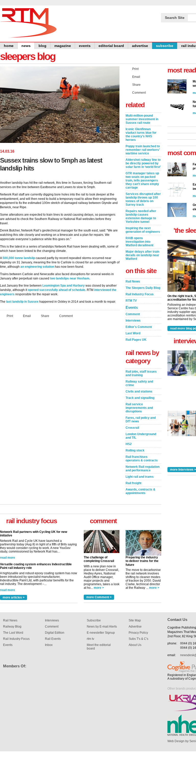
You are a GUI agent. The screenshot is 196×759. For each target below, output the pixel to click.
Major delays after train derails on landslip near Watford (142, 255)
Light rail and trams (140, 477)
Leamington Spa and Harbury (63, 285)
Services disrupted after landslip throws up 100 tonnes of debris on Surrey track (143, 199)
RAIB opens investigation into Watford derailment (139, 241)
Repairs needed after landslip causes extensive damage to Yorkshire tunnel (141, 216)
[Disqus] (59, 389)
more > (99, 588)
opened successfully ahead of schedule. (57, 290)
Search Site (175, 18)
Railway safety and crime (139, 383)
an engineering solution (37, 266)
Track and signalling (140, 398)
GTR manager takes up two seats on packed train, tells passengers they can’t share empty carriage (142, 180)
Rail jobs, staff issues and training (141, 373)
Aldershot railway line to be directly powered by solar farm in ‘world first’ (143, 163)
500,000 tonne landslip (19, 258)
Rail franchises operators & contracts (142, 458)
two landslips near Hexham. (70, 278)
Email (27, 315)
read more (7, 558)
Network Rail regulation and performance (143, 468)
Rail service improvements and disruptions (139, 407)
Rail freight (133, 483)
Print (10, 315)
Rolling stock (135, 450)
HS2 (129, 444)
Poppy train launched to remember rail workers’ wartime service (143, 149)
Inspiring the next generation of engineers (143, 230)
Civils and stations (139, 391)
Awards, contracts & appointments (140, 491)
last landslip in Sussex (22, 301)
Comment (66, 315)
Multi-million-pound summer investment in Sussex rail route (142, 119)
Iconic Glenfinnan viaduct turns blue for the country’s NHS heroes (141, 134)
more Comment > (99, 597)
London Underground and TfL (141, 435)
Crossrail (132, 428)
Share (45, 315)
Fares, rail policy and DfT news (141, 419)
